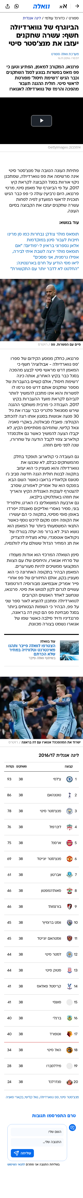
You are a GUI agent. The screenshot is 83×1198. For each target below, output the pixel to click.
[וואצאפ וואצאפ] (16, 6)
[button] (63, 6)
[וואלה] (41, 6)
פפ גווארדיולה (49, 1097)
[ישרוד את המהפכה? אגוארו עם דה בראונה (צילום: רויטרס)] (41, 712)
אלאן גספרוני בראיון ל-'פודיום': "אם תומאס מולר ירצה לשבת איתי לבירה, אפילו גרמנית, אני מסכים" (45, 252)
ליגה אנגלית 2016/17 (59, 756)
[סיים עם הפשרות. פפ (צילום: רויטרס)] (41, 314)
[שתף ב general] (7, 6)
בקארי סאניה (14, 1097)
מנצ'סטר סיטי (69, 1097)
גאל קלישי (31, 1097)
